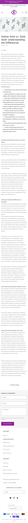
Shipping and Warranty (8, 446)
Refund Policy (6, 442)
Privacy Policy (6, 449)
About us (5, 435)
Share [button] (4, 50)
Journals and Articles (8, 439)
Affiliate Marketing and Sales (10, 473)
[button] (2, 12)
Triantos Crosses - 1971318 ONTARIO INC (13, 519)
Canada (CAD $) (13, 508)
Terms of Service (7, 453)
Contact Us (5, 463)
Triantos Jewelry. (5, 86)
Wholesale (5, 466)
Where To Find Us (7, 470)
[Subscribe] (23, 492)
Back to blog (15, 385)
